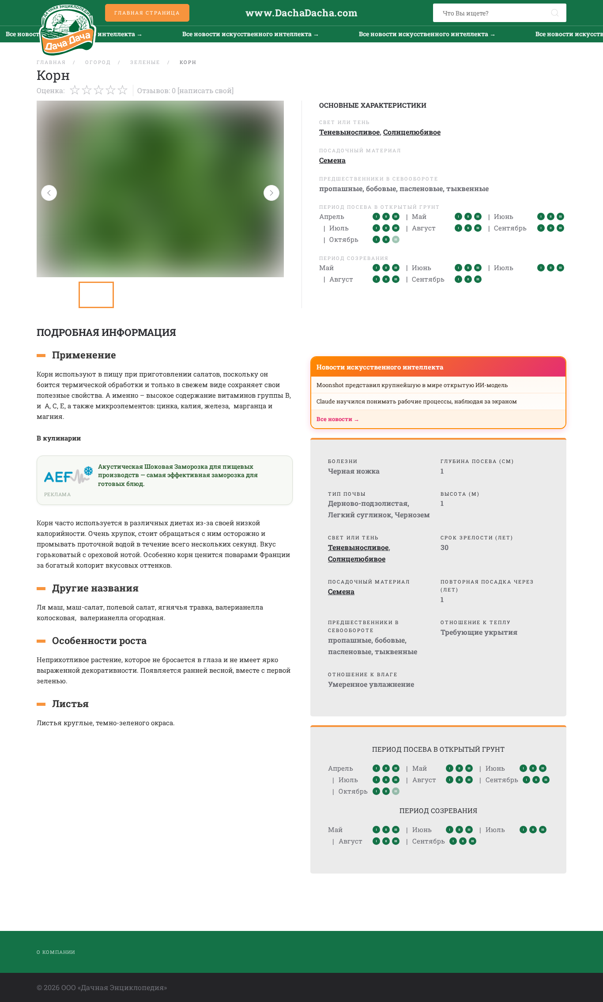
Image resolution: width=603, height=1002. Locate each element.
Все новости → (338, 419)
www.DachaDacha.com (301, 12)
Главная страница (147, 12)
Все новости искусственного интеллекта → (231, 34)
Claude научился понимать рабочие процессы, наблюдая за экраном (417, 401)
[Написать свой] (205, 90)
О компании (56, 952)
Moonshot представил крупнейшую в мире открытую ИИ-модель (412, 385)
